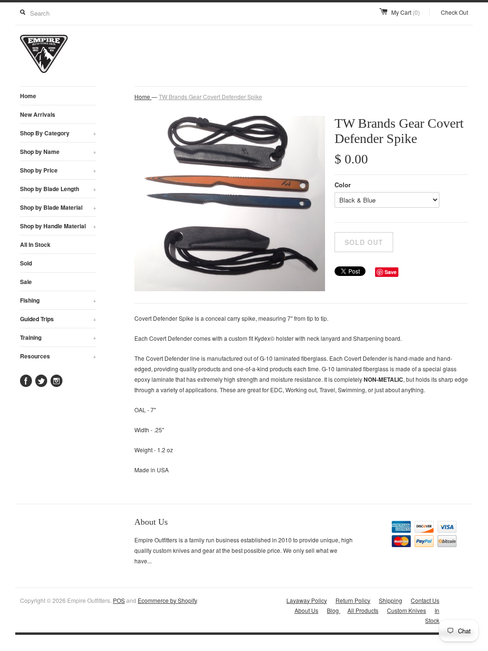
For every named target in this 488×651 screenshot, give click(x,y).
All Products (362, 610)
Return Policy (353, 600)
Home (28, 96)
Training (58, 337)
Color (343, 184)
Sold (26, 263)
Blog (333, 610)
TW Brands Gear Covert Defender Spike (210, 96)
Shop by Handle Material (58, 226)
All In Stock (35, 244)
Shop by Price (58, 170)
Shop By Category (58, 133)
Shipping (390, 600)
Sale (26, 281)
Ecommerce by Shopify (167, 600)
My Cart (405, 12)
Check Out (454, 12)
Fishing (58, 300)
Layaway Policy (306, 600)
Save (390, 271)
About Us (306, 610)
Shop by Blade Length (58, 188)
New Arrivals (37, 114)
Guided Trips (58, 319)
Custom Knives (406, 610)
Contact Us (425, 600)
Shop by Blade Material (58, 207)
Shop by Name (58, 151)
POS (119, 600)
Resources (58, 356)
